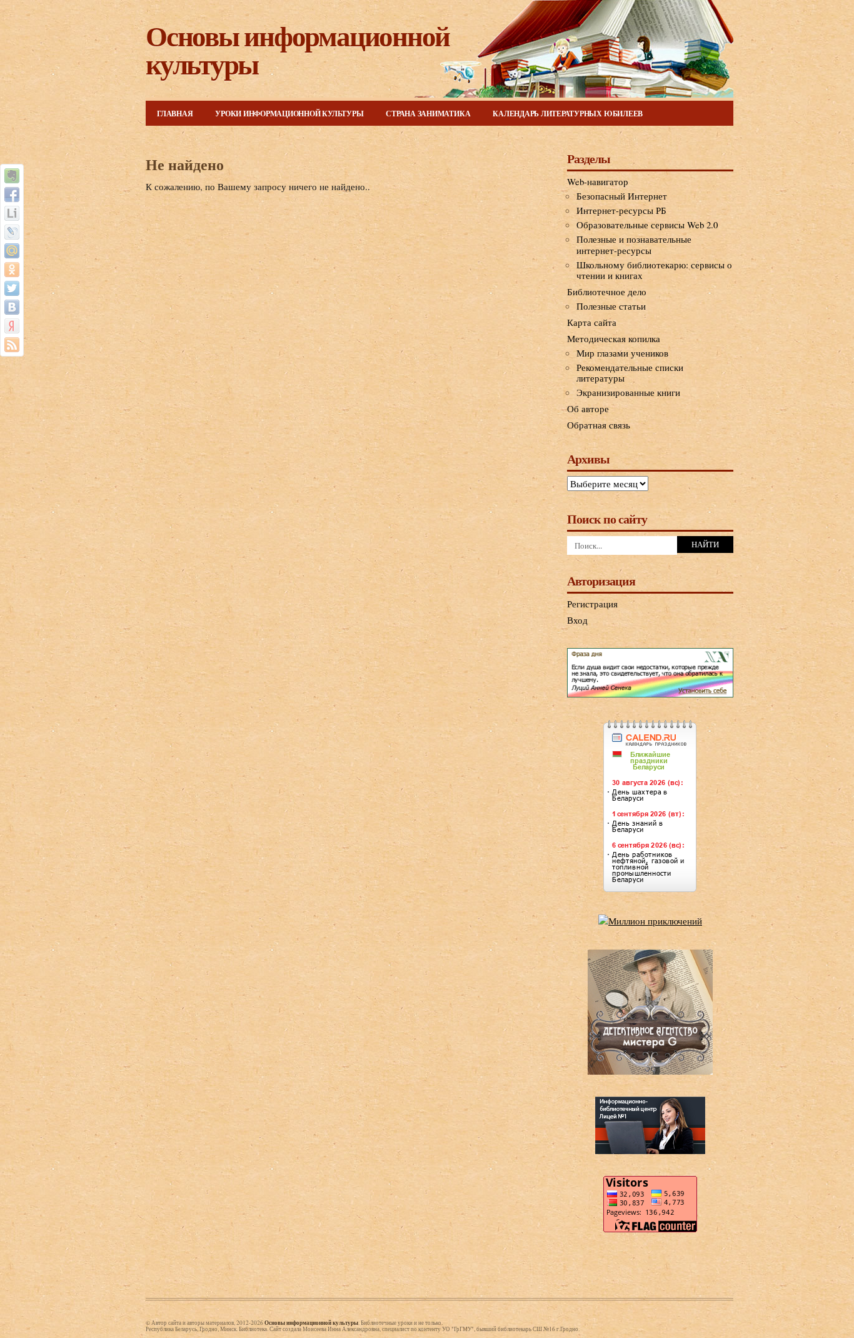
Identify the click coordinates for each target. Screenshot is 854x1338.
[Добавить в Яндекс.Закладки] (11, 325)
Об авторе (588, 408)
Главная (175, 113)
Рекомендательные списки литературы (629, 373)
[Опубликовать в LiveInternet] (11, 213)
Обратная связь (598, 424)
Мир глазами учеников (622, 353)
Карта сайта (591, 322)
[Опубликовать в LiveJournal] (11, 232)
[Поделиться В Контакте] (11, 307)
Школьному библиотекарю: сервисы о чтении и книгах (654, 270)
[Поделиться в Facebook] (11, 194)
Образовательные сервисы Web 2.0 (647, 224)
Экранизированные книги (628, 392)
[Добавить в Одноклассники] (11, 269)
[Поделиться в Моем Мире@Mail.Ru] (11, 250)
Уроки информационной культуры (289, 113)
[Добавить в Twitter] (11, 288)
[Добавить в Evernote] (11, 175)
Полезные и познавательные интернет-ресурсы (633, 244)
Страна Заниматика (428, 113)
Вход (577, 620)
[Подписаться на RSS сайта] (11, 344)
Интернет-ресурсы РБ (621, 210)
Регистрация (592, 603)
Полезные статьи (611, 306)
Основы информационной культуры (298, 49)
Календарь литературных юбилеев (568, 113)
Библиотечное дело (606, 291)
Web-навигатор (597, 181)
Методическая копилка (613, 338)
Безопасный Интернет (621, 196)
